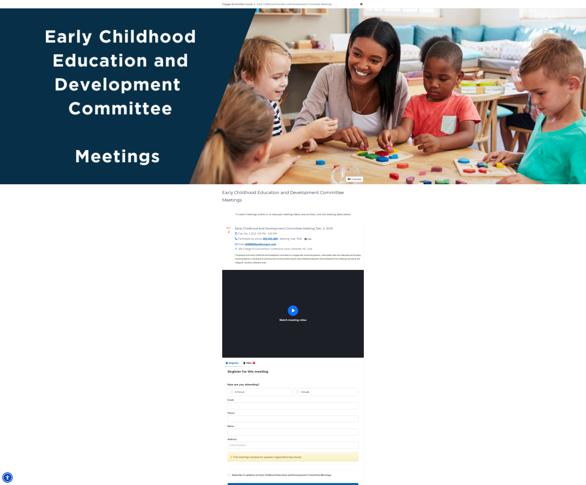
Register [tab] (234, 363)
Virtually (305, 392)
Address (232, 439)
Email (231, 400)
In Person (239, 392)
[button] (7, 477)
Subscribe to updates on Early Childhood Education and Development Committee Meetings (281, 475)
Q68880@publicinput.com (260, 244)
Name (231, 426)
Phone (231, 413)
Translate (356, 179)
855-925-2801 (270, 238)
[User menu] (361, 4)
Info (309, 238)
